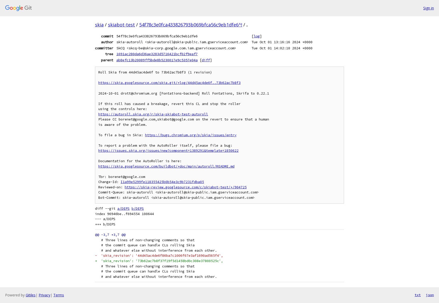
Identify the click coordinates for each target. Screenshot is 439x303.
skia (99, 25)
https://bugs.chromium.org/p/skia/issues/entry (191, 135)
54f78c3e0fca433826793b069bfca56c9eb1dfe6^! (190, 25)
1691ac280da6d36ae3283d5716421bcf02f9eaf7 (157, 54)
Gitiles (31, 295)
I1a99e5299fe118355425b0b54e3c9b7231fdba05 (162, 182)
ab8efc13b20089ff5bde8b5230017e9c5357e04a (157, 60)
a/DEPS (123, 208)
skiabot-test (121, 25)
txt (418, 295)
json (430, 295)
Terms (58, 295)
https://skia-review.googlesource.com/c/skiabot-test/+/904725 (186, 187)
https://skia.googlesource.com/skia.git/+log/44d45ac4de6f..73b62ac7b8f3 (169, 83)
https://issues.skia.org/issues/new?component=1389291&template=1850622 (168, 150)
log (257, 36)
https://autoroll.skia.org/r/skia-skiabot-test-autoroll (153, 114)
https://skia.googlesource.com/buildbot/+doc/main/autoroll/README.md (166, 166)
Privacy (44, 295)
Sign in (428, 8)
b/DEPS (138, 208)
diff (206, 60)
